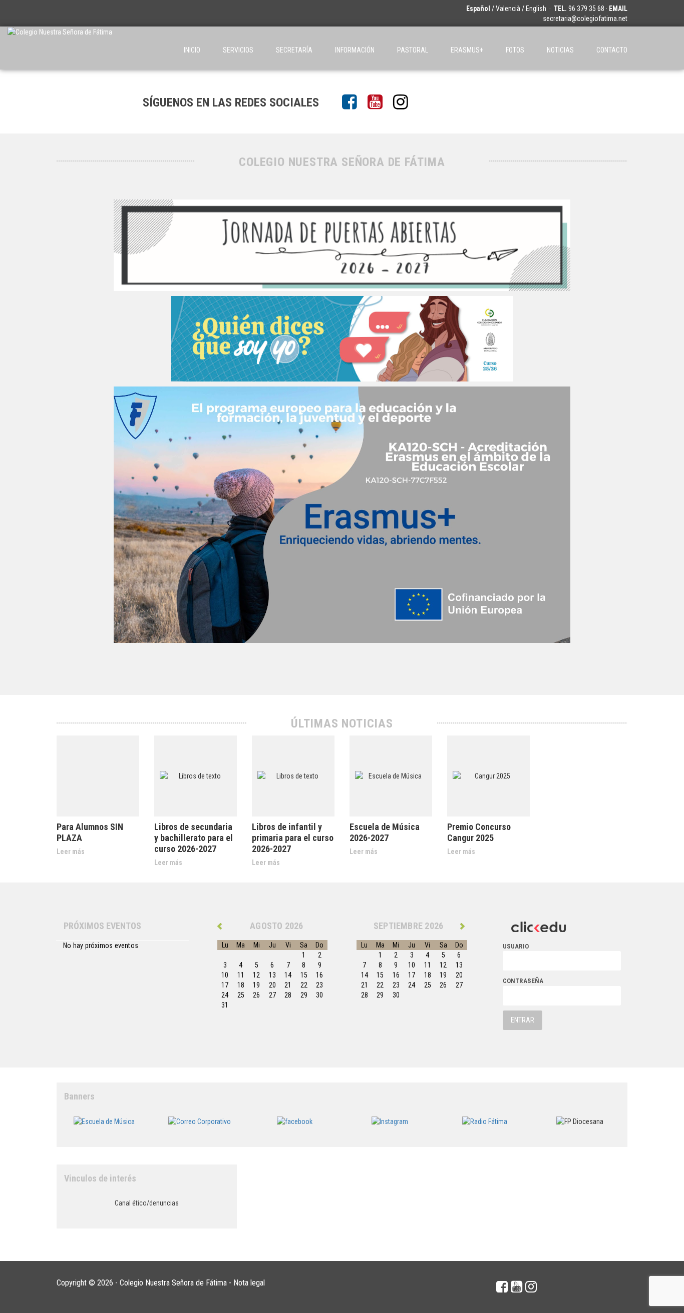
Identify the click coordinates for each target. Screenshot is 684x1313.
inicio (192, 50)
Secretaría (294, 50)
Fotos (515, 50)
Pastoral (412, 50)
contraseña (523, 980)
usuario (516, 946)
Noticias (560, 50)
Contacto (611, 50)
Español (478, 8)
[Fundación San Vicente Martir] (342, 337)
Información (355, 50)
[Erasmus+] (342, 513)
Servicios (238, 50)
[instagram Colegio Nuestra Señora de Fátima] (404, 103)
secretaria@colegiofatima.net (585, 18)
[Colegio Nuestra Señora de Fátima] (60, 48)
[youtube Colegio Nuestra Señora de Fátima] (379, 103)
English (536, 8)
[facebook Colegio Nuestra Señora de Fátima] (353, 103)
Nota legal (249, 1283)
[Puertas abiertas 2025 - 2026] (342, 244)
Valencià (508, 8)
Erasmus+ (467, 50)
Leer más (71, 852)
